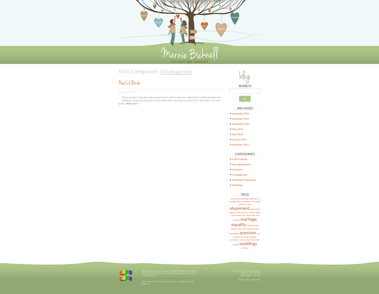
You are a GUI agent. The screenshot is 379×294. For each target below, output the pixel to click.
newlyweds (241, 229)
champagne (246, 202)
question (248, 233)
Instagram (146, 284)
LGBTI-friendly (239, 159)
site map (257, 275)
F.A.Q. (162, 281)
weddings (248, 244)
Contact (181, 281)
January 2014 (239, 139)
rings (258, 233)
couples (248, 204)
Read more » (132, 103)
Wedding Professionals (244, 180)
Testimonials (171, 281)
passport (256, 229)
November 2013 (240, 145)
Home (144, 281)
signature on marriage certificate (244, 237)
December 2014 (240, 119)
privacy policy (246, 275)
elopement (240, 208)
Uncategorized (239, 175)
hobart (231, 212)
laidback (252, 212)
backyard (234, 199)
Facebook (190, 281)
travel (258, 240)
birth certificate (243, 199)
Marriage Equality (241, 164)
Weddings (237, 185)
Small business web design (249, 280)
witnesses (245, 248)
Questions (237, 169)
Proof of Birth (129, 83)
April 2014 (237, 134)
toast (253, 240)
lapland (257, 212)
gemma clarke (255, 209)
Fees (156, 281)
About (150, 281)
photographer (234, 233)
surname (248, 240)
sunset (241, 240)
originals (249, 229)
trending (236, 244)
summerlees (234, 240)
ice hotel (238, 212)
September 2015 (240, 114)
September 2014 (240, 124)
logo (243, 215)
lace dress (244, 212)
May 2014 (237, 129)
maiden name (250, 215)
